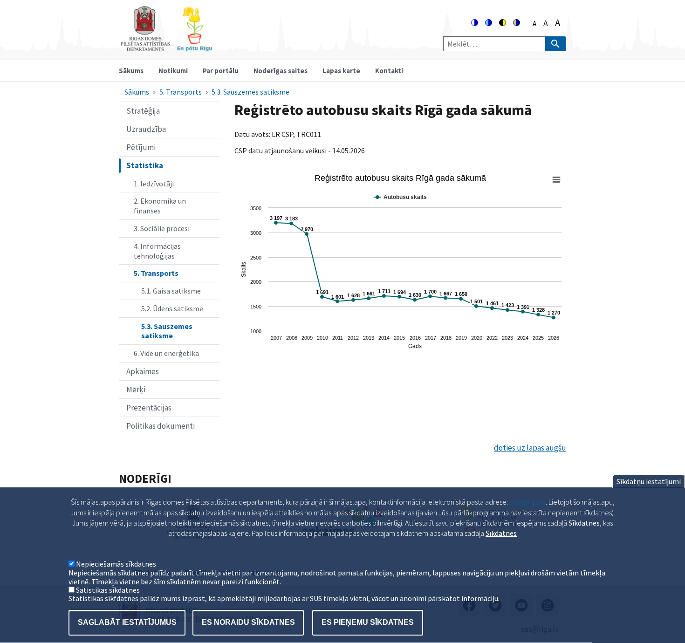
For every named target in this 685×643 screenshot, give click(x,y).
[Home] (166, 47)
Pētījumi (141, 147)
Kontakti (389, 70)
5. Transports (180, 91)
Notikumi (173, 70)
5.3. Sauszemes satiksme (250, 91)
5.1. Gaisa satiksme (171, 290)
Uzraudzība (146, 129)
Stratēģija (143, 111)
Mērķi (135, 389)
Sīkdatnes (501, 533)
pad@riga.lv (527, 501)
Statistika (144, 165)
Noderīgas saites (280, 70)
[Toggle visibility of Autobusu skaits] (400, 197)
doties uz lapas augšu (530, 448)
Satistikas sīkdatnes (108, 590)
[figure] (400, 263)
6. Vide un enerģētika (166, 353)
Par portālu (221, 70)
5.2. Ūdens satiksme (172, 308)
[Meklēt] (555, 43)
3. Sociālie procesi (162, 228)
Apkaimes (142, 371)
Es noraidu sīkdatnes (248, 622)
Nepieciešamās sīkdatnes (116, 564)
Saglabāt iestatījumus (127, 622)
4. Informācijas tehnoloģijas (157, 250)
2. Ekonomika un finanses (160, 205)
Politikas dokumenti (160, 426)
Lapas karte (341, 70)
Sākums (131, 70)
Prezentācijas (148, 408)
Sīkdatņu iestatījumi (648, 481)
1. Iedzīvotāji (154, 183)
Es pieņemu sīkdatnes (368, 622)
